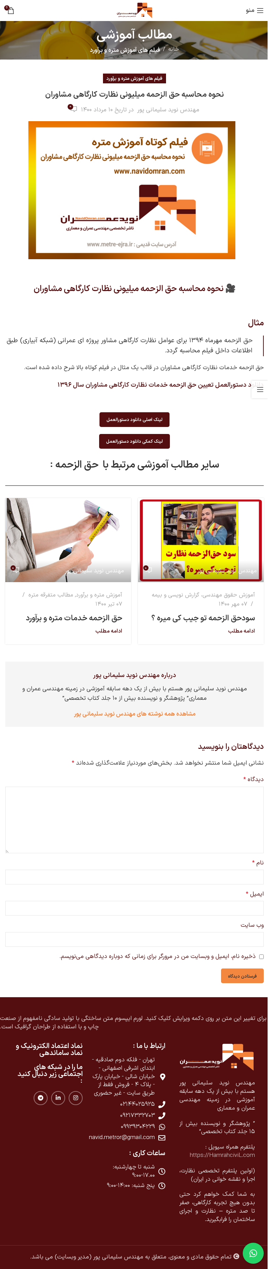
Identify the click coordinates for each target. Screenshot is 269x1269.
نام (258, 863)
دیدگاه (253, 779)
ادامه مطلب (241, 630)
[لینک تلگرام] (41, 1098)
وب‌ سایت (252, 925)
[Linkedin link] (58, 1098)
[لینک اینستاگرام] (76, 1098)
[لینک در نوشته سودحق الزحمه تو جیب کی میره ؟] (201, 540)
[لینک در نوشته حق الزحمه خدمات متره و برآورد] (68, 540)
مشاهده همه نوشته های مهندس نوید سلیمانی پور (134, 713)
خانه (173, 49)
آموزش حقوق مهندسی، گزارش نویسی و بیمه (203, 595)
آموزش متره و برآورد (99, 595)
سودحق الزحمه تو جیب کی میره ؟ (203, 617)
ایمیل (255, 894)
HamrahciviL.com (232, 1155)
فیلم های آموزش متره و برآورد (125, 50)
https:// (199, 1155)
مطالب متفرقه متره (50, 595)
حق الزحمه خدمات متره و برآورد (74, 617)
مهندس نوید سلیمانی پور (168, 110)
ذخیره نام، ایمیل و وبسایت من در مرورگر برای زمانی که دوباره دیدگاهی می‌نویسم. (158, 956)
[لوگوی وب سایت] (134, 10)
